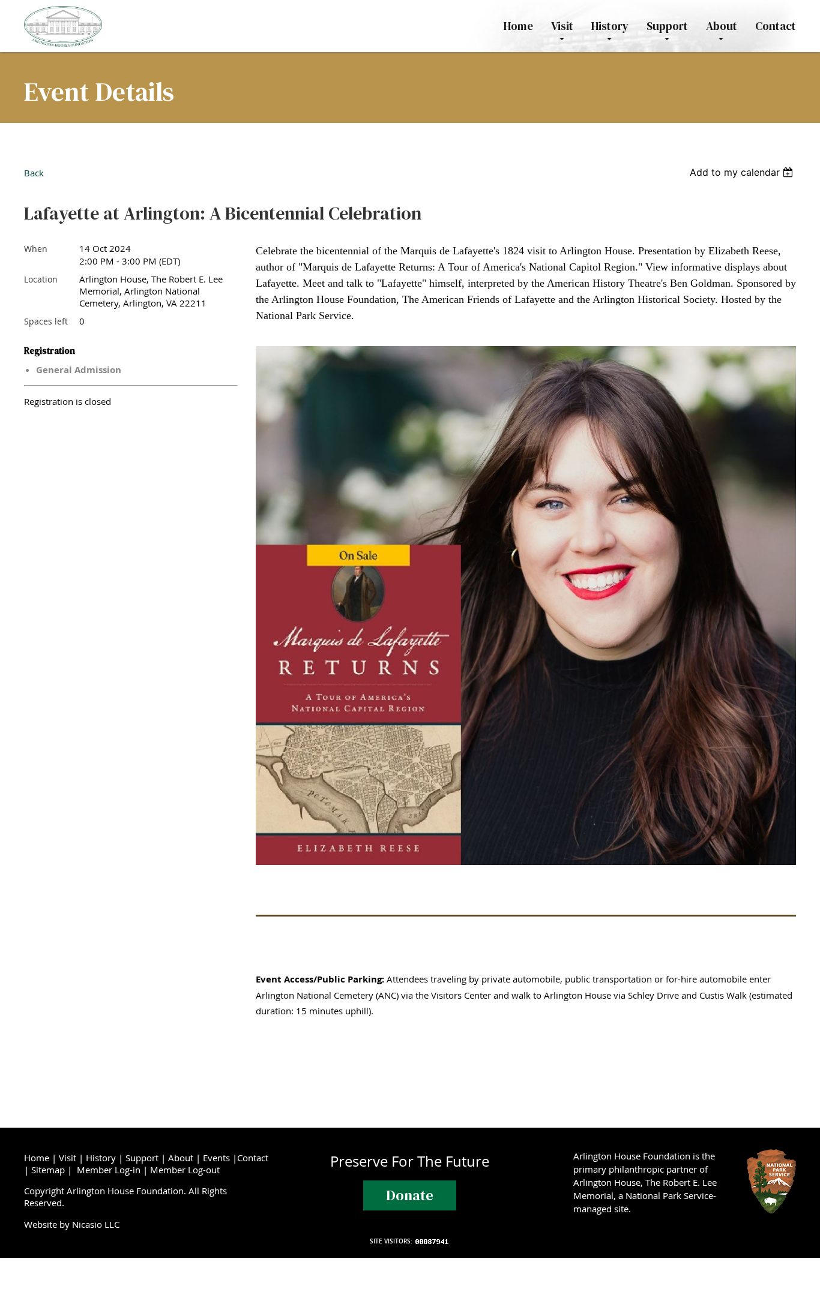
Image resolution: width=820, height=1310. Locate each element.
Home (36, 1158)
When (35, 248)
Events (216, 1158)
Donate (409, 1195)
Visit (67, 1158)
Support (141, 1158)
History (101, 1158)
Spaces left (46, 321)
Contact (252, 1158)
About (180, 1158)
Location (41, 279)
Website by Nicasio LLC (74, 1224)
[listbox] (743, 172)
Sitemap (48, 1170)
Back (34, 173)
